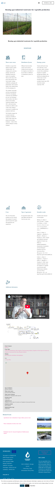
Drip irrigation (19, 350)
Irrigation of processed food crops (12, 352)
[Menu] (39, 3)
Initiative (7, 347)
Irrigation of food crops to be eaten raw (41, 350)
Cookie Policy (26, 468)
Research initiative (23, 352)
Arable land (7, 350)
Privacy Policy (31, 470)
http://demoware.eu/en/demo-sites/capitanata (14, 355)
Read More (32, 485)
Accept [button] (22, 485)
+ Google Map (8, 359)
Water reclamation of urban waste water (12, 423)
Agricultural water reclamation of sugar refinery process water (17, 417)
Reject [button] (27, 485)
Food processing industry (27, 350)
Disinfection (12, 350)
